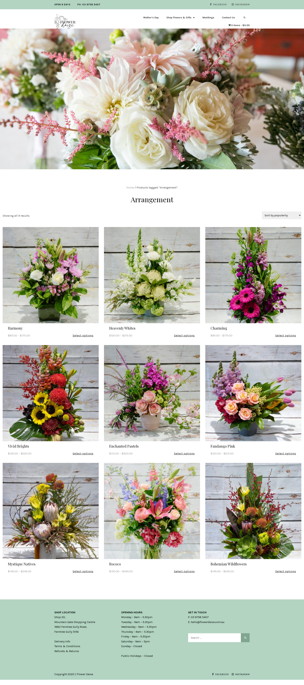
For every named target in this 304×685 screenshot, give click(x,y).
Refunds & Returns (66, 651)
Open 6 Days (62, 4)
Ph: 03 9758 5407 (88, 4)
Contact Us (228, 17)
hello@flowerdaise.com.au (207, 622)
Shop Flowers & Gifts (178, 17)
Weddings (208, 17)
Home (130, 187)
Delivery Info (62, 641)
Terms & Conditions (67, 646)
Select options (83, 335)
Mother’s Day (151, 17)
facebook (220, 4)
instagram (242, 4)
